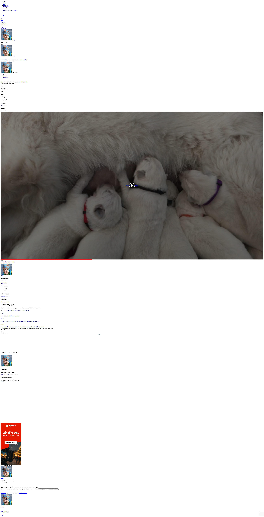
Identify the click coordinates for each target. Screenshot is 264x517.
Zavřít (7, 511)
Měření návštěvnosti (27, 321)
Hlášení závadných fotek (38, 326)
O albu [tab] (4, 76)
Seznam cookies (35, 321)
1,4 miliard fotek (8, 310)
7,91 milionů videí (16, 310)
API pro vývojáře (19, 321)
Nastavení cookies (4, 329)
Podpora (2, 324)
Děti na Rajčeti (29, 326)
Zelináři (11, 315)
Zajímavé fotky (4, 321)
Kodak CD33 (3, 105)
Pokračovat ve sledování (132, 185)
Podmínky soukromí (18, 326)
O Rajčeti (2, 313)
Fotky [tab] (4, 74)
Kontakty (3, 315)
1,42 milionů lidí (25, 310)
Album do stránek (11, 321)
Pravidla (12, 326)
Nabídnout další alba (5, 296)
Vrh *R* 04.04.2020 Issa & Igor (8, 261)
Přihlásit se (3, 511)
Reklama (2, 318)
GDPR (24, 326)
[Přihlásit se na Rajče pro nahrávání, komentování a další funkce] (3, 15)
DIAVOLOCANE (6, 263)
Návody (8, 326)
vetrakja (2, 507)
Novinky (7, 315)
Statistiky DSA (16, 315)
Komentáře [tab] (5, 77)
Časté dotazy (3, 326)
